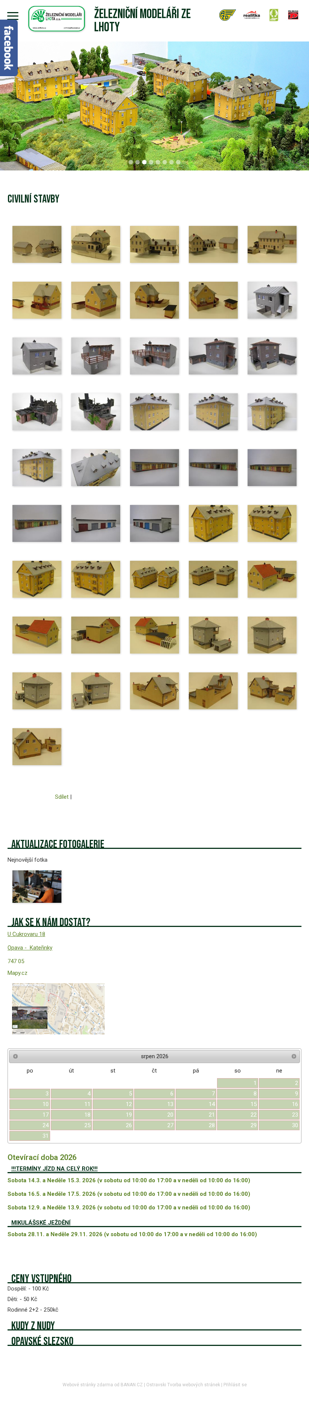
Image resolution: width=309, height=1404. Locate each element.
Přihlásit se (235, 1384)
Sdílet (62, 796)
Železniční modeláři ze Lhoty (142, 21)
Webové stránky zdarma (88, 1384)
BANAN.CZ (132, 1384)
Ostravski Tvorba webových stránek (183, 1384)
